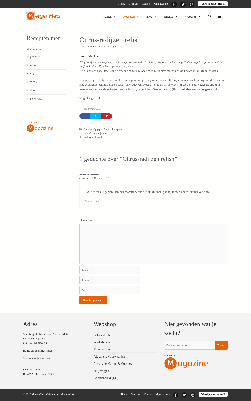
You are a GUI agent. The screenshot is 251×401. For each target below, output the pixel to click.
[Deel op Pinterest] (106, 116)
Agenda (168, 16)
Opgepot (98, 129)
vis (32, 73)
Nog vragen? (102, 371)
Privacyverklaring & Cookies (113, 363)
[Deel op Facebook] (84, 116)
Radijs (107, 129)
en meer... (36, 98)
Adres (30, 324)
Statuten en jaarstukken (37, 358)
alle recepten (34, 49)
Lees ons (31, 122)
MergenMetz (67, 394)
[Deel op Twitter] (95, 116)
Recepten (129, 16)
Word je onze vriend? (212, 3)
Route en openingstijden (38, 350)
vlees (33, 82)
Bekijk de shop (103, 335)
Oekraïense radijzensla (95, 133)
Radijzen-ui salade (93, 137)
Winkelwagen (102, 342)
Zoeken (221, 345)
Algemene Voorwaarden (109, 356)
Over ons (133, 3)
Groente (87, 129)
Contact (146, 3)
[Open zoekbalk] (210, 16)
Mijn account (161, 3)
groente (35, 57)
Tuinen (107, 16)
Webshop (191, 16)
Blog (149, 16)
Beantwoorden (92, 201)
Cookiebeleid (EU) (106, 378)
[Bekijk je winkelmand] (220, 16)
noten (33, 65)
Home (121, 3)
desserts (35, 90)
